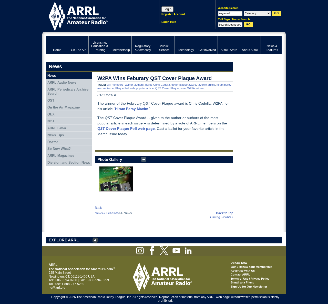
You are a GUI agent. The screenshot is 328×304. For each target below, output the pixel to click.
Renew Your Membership (255, 266)
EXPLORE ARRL (64, 240)
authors (139, 84)
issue (110, 88)
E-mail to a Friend (242, 282)
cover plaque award (183, 84)
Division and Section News (68, 162)
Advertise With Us (243, 270)
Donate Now (239, 262)
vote (183, 88)
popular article (145, 88)
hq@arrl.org (57, 287)
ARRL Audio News (61, 82)
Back (98, 208)
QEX (51, 114)
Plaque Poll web (125, 88)
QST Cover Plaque (167, 88)
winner (200, 88)
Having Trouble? (221, 217)
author (129, 84)
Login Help (168, 21)
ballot (148, 84)
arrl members (115, 84)
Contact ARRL (240, 274)
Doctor (52, 142)
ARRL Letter (56, 128)
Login (167, 9)
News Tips (55, 135)
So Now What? (59, 149)
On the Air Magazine (63, 107)
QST (101, 128)
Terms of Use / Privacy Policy (250, 278)
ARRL (96, 16)
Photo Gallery (109, 159)
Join (234, 266)
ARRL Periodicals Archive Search (67, 91)
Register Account (173, 14)
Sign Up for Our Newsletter (249, 286)
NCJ (50, 121)
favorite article (206, 84)
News (51, 75)
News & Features (107, 213)
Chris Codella (161, 84)
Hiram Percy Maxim (131, 109)
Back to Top (224, 213)
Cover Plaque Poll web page (130, 128)
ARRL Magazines (60, 156)
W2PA (191, 88)
